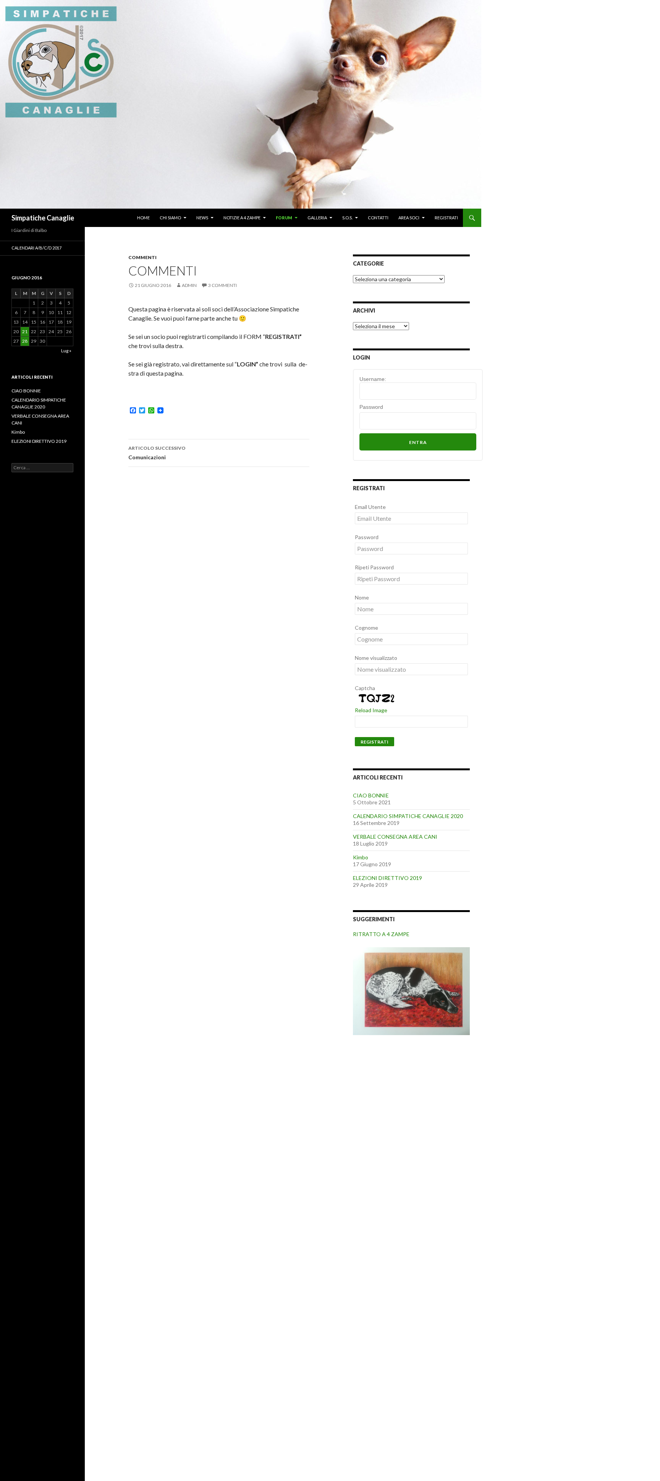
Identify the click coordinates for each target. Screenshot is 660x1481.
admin (189, 285)
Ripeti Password (374, 567)
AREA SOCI (408, 217)
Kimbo (360, 857)
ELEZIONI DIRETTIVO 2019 (387, 878)
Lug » (66, 350)
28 (25, 341)
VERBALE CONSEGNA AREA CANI (395, 836)
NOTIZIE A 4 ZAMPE (241, 217)
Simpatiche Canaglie (42, 218)
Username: (372, 379)
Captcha (365, 688)
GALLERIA (317, 217)
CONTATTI (378, 217)
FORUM (284, 217)
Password (371, 407)
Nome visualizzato (376, 658)
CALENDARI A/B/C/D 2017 (36, 247)
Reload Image (371, 710)
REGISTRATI (446, 217)
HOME (143, 217)
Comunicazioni (157, 452)
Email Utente (370, 507)
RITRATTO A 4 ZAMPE (381, 934)
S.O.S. (347, 217)
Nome (362, 597)
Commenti (142, 257)
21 (25, 331)
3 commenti (222, 285)
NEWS (202, 217)
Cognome (366, 627)
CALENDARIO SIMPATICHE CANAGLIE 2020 (408, 816)
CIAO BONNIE (371, 795)
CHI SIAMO (170, 217)
